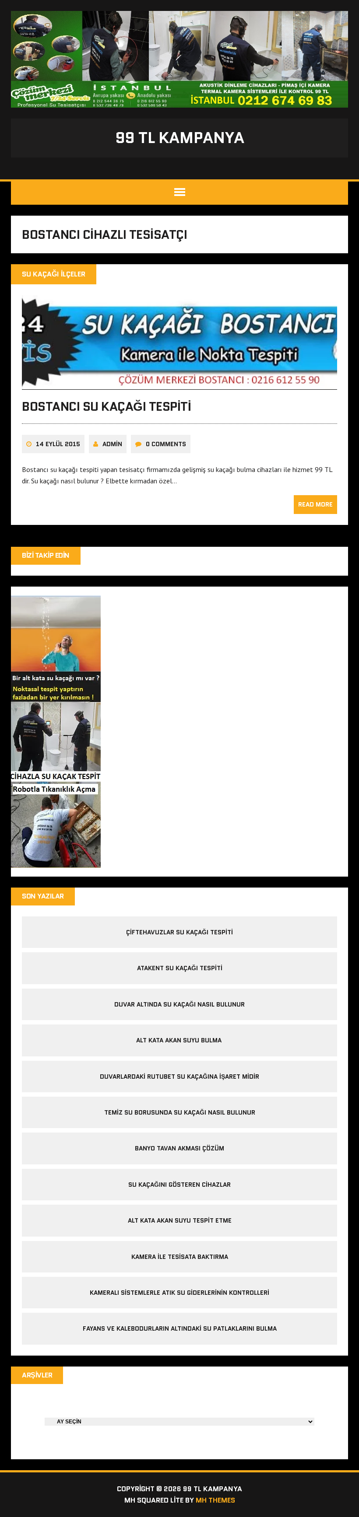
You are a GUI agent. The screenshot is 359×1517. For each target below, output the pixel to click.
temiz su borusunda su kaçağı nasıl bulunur (179, 1112)
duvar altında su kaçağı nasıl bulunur (179, 1004)
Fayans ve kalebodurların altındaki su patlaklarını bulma (180, 1328)
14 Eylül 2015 (58, 444)
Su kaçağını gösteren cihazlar (179, 1184)
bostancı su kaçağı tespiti (106, 406)
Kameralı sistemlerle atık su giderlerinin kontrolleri (179, 1292)
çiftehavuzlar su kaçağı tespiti (179, 932)
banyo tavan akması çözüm (179, 1148)
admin (112, 444)
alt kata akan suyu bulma (179, 1040)
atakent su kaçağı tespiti (179, 968)
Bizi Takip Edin (46, 555)
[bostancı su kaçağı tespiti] (179, 384)
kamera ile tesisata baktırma (179, 1256)
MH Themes (215, 1500)
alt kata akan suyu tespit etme (180, 1220)
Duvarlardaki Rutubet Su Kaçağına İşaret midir (179, 1076)
